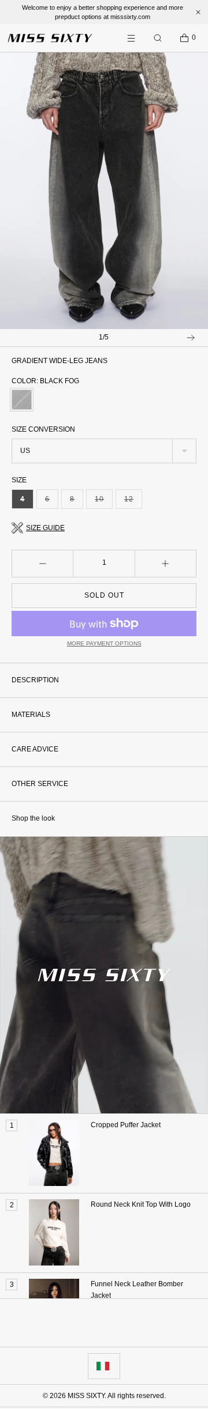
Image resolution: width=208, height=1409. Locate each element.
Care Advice (35, 749)
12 (133, 502)
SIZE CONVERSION (43, 429)
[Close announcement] (198, 12)
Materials (31, 715)
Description (35, 680)
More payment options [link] (104, 643)
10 (104, 502)
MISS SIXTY (86, 1396)
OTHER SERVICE (40, 784)
